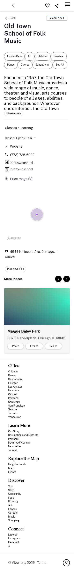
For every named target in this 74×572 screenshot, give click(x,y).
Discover (16, 480)
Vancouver (14, 417)
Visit (10, 486)
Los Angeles (15, 386)
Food (11, 497)
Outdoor (13, 512)
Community (14, 493)
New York (13, 390)
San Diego (14, 402)
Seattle (12, 409)
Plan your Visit (15, 268)
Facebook (14, 542)
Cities (13, 365)
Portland (13, 398)
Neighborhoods (17, 464)
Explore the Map (23, 458)
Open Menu (68, 4)
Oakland (13, 394)
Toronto (12, 413)
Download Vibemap (19, 442)
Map (10, 468)
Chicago (13, 371)
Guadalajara (15, 379)
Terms (41, 563)
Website (16, 146)
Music (11, 516)
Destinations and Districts (23, 435)
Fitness (12, 509)
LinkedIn (13, 534)
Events (12, 472)
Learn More (19, 425)
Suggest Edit (57, 18)
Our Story (14, 431)
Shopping (13, 520)
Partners (13, 439)
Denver (12, 375)
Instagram (14, 538)
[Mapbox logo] (14, 238)
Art (10, 505)
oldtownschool (22, 169)
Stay (11, 490)
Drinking (13, 501)
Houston (13, 383)
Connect (16, 528)
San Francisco (16, 405)
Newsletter (14, 446)
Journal (12, 450)
